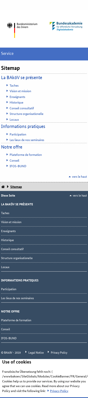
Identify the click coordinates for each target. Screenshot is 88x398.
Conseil (14, 160)
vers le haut (79, 176)
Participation (18, 134)
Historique (16, 102)
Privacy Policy (59, 352)
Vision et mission (20, 91)
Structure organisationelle (26, 113)
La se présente (21, 77)
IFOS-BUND (18, 166)
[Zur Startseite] (22, 30)
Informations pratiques (23, 126)
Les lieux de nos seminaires (27, 140)
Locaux (14, 119)
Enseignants (17, 97)
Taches (14, 85)
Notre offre (11, 147)
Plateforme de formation (26, 154)
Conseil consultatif (22, 108)
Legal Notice (36, 352)
